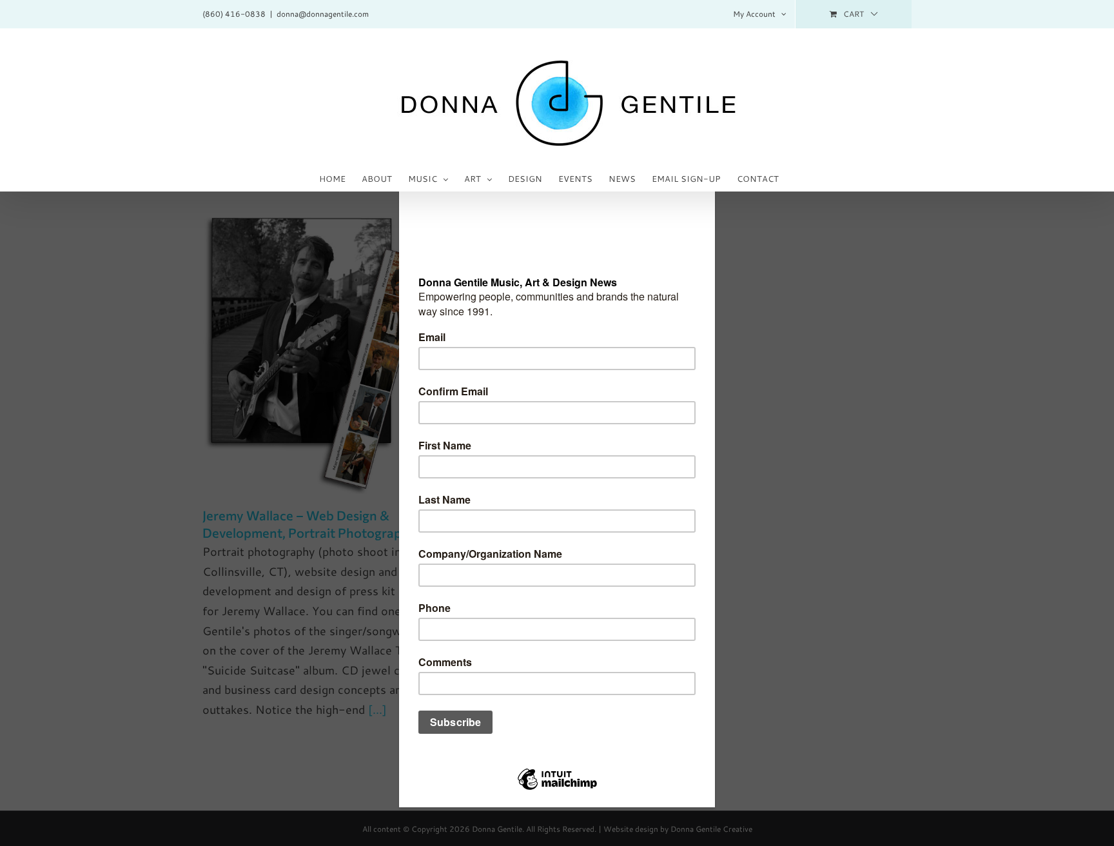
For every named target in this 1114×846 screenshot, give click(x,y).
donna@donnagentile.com (323, 13)
